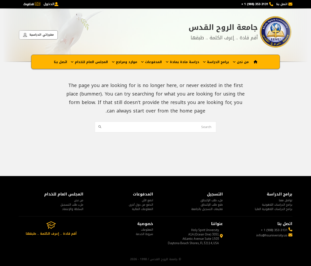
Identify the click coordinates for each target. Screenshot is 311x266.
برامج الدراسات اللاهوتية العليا (273, 209)
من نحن (78, 200)
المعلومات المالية (142, 209)
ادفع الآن (147, 200)
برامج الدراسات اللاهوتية (277, 204)
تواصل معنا (285, 200)
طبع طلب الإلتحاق (212, 204)
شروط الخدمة (144, 234)
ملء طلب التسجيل (71, 204)
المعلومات (147, 229)
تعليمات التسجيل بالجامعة (207, 209)
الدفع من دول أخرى (141, 204)
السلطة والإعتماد (72, 209)
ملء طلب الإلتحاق (211, 200)
